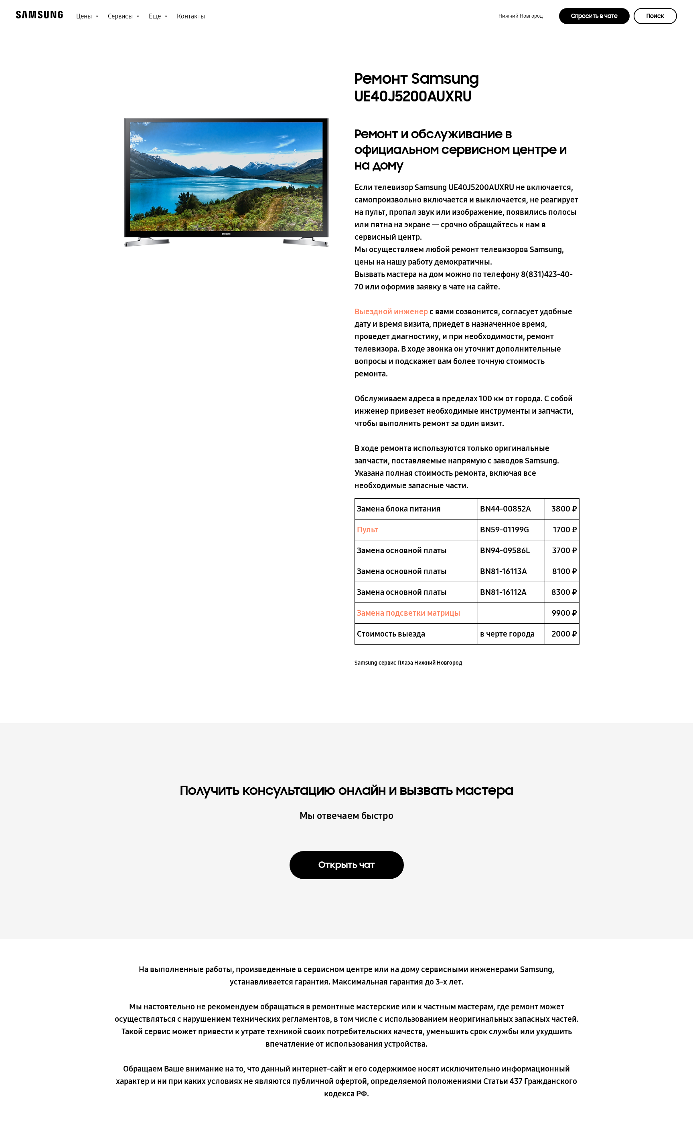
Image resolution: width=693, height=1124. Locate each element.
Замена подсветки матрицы (408, 613)
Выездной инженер (391, 311)
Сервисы (121, 16)
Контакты (191, 16)
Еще (155, 16)
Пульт (367, 529)
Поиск (655, 16)
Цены (84, 16)
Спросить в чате (594, 16)
